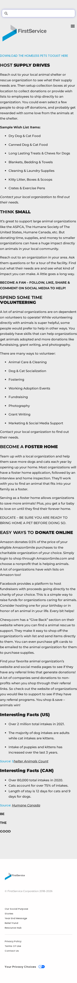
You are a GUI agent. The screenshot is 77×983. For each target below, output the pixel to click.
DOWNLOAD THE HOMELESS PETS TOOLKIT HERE (34, 56)
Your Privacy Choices (20, 967)
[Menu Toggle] (73, 31)
